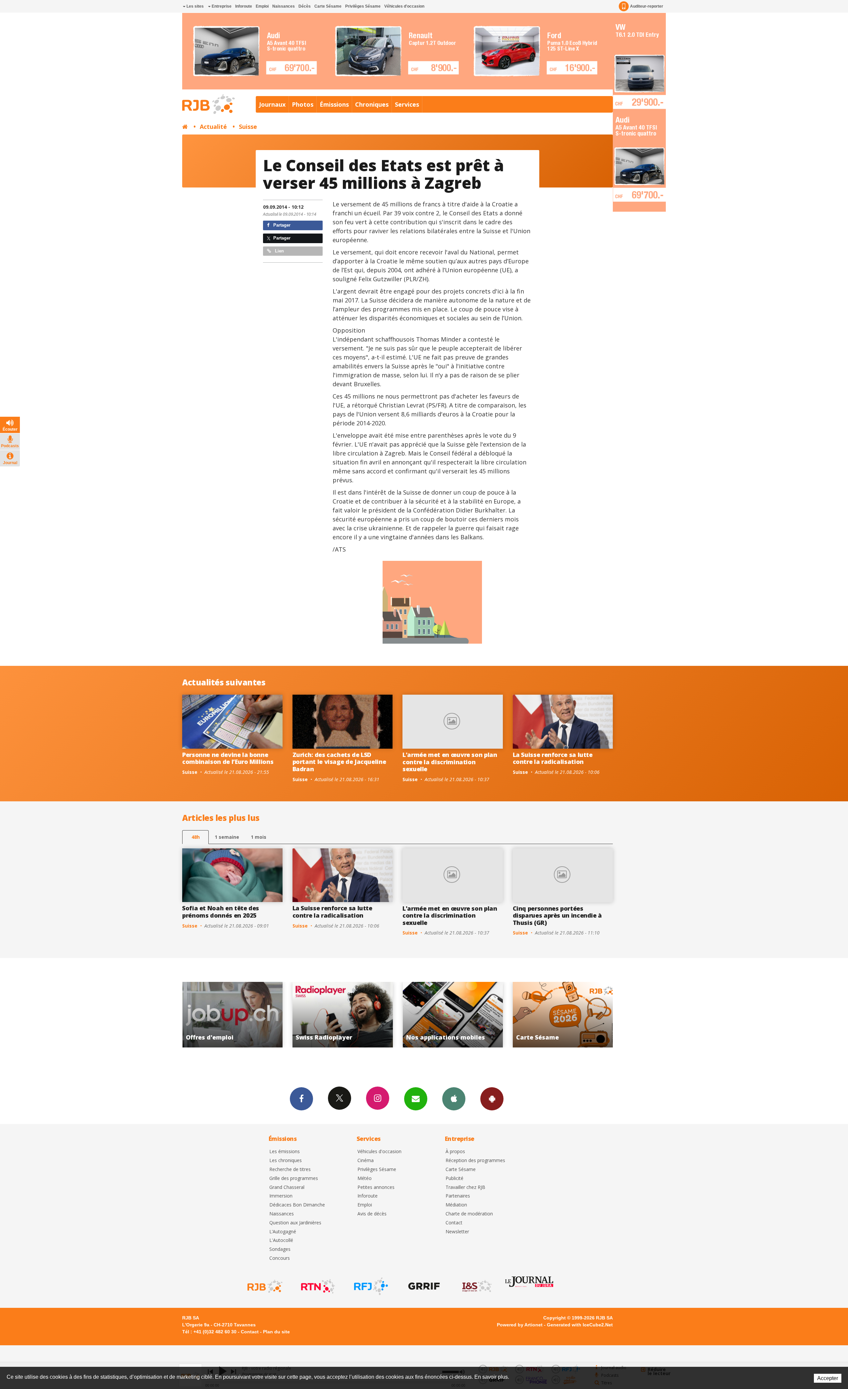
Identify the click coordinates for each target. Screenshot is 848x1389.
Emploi (262, 6)
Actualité (213, 127)
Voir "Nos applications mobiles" (342, 1014)
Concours (279, 1258)
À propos (455, 1151)
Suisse (248, 127)
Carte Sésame (328, 6)
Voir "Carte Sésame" (452, 1014)
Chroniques (372, 104)
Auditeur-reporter (646, 6)
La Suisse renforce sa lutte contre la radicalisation (553, 758)
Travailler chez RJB (465, 1187)
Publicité (454, 1178)
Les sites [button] (195, 6)
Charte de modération (469, 1214)
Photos (302, 104)
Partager (281, 225)
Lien (279, 250)
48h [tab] (195, 837)
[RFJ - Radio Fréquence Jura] (370, 1286)
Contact (454, 1223)
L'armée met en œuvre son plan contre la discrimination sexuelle (449, 762)
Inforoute (243, 6)
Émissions (334, 104)
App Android (492, 1098)
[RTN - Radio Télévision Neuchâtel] (317, 1286)
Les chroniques (285, 1160)
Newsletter (457, 1232)
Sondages (280, 1249)
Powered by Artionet (520, 1324)
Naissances (283, 6)
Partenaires (458, 1196)
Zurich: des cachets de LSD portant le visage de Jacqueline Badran (339, 762)
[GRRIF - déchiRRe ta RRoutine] (423, 1286)
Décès (304, 6)
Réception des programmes (475, 1160)
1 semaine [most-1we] (227, 837)
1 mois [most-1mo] (258, 837)
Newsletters (415, 1098)
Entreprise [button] (221, 6)
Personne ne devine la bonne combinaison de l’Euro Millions (227, 758)
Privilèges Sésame (363, 6)
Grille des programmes (293, 1178)
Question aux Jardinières (295, 1223)
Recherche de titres (290, 1169)
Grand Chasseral (286, 1187)
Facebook (301, 1098)
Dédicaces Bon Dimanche (297, 1205)
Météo (364, 1178)
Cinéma (365, 1160)
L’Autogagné (282, 1232)
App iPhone (453, 1098)
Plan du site (276, 1331)
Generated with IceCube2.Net (580, 1324)
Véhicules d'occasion (404, 6)
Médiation (456, 1205)
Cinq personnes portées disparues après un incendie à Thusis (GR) (557, 915)
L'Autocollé (281, 1240)
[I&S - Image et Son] (476, 1286)
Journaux (272, 104)
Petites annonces (376, 1187)
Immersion (280, 1196)
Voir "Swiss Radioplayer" (232, 1014)
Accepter (827, 1378)
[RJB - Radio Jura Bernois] (264, 1286)
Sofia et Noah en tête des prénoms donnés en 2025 (220, 911)
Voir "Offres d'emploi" (563, 1014)
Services (407, 104)
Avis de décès (372, 1214)
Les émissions (284, 1151)
